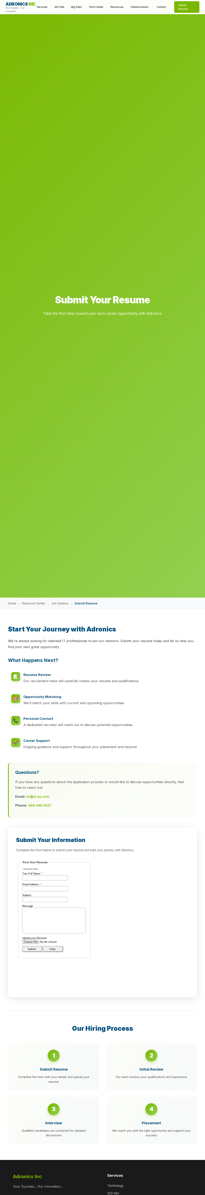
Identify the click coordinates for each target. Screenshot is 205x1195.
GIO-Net (59, 6)
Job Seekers (60, 603)
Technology (115, 1186)
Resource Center (33, 603)
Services (42, 6)
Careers (144, 6)
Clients (135, 6)
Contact (161, 6)
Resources (117, 6)
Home (12, 603)
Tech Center (96, 6)
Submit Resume (183, 7)
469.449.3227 (39, 805)
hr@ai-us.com (37, 797)
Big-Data (76, 6)
